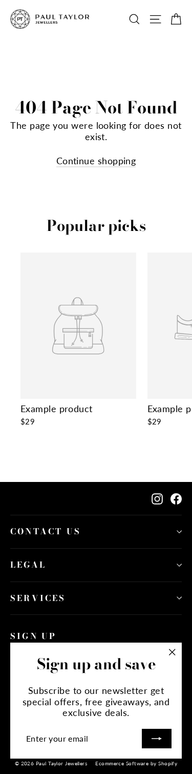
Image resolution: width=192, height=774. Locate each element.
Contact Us (45, 531)
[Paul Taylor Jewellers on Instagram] (157, 498)
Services (38, 598)
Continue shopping (96, 160)
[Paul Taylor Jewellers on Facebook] (176, 498)
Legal (28, 564)
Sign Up (33, 636)
